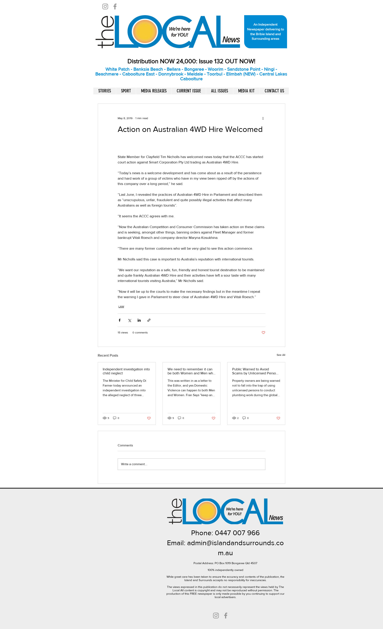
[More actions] (263, 118)
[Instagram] (105, 6)
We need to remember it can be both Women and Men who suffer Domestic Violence (191, 371)
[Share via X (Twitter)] (129, 320)
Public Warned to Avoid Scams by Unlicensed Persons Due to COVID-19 (255, 371)
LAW (121, 306)
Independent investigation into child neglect (126, 371)
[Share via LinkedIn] (139, 320)
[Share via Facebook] (119, 320)
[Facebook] (115, 6)
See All (281, 354)
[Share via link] (149, 320)
